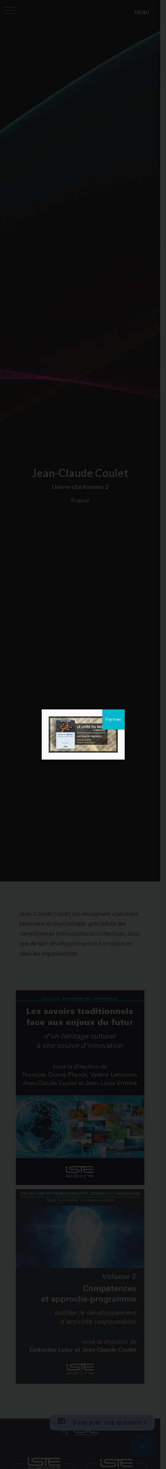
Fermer (113, 719)
